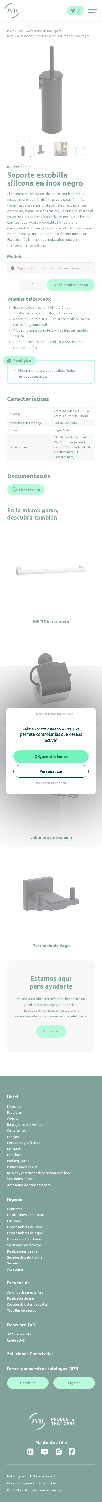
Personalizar (51, 771)
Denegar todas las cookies (54, 714)
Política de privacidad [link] (51, 782)
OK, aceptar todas (51, 756)
